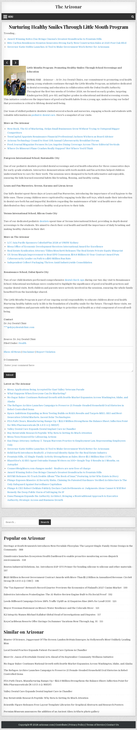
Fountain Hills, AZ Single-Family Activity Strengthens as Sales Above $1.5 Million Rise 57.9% (59, 456)
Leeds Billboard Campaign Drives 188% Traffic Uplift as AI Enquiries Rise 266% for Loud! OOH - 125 (60, 601)
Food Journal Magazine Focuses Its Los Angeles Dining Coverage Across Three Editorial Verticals (63, 144)
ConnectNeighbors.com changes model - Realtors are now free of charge (49, 468)
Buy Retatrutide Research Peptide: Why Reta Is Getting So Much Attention (49, 433)
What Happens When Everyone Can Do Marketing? (36, 393)
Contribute (61, 725)
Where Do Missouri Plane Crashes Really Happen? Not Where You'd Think (50, 148)
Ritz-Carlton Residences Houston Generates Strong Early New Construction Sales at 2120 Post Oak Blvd (66, 43)
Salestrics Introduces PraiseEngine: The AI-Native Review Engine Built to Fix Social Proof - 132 (58, 594)
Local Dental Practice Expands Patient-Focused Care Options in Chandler (45, 650)
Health (22, 343)
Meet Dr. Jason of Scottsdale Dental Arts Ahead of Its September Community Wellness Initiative (58, 657)
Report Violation (45, 352)
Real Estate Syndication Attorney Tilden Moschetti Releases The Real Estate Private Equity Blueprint (65, 250)
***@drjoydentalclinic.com (19, 327)
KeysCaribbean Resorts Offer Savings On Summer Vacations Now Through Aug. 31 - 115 (53, 621)
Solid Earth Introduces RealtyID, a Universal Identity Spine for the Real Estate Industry (57, 452)
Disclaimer (28, 352)
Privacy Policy (77, 725)
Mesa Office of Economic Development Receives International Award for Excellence (55, 246)
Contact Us (112, 725)
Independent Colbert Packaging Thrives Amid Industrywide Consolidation (49, 262)
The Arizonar (68, 6)
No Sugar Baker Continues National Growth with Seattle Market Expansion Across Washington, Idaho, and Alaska (68, 663)
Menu (10, 16)
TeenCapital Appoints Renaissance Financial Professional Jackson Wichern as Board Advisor (60, 136)
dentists (44, 221)
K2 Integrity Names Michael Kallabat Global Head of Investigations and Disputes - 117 (52, 614)
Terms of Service (95, 725)
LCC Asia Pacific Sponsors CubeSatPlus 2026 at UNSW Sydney (42, 242)
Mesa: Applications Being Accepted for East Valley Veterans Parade (45, 389)
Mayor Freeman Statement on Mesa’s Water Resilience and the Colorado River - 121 (51, 608)
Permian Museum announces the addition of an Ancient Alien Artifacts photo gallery (51, 711)
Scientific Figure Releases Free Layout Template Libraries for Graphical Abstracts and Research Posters (63, 704)
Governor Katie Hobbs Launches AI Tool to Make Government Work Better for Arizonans (58, 47)
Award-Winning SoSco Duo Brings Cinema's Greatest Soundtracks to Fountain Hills (54, 39)
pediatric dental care (43, 115)
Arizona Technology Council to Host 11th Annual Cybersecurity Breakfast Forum (53, 140)
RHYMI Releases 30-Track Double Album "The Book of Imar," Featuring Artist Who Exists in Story (63, 476)
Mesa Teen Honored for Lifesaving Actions (31, 437)
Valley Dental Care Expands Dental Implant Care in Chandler (41, 429)
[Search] (132, 16)
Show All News (12, 352)
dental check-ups (74, 280)
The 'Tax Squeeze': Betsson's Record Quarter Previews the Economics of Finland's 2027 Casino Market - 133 (65, 587)
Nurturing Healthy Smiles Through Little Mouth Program (68, 27)
